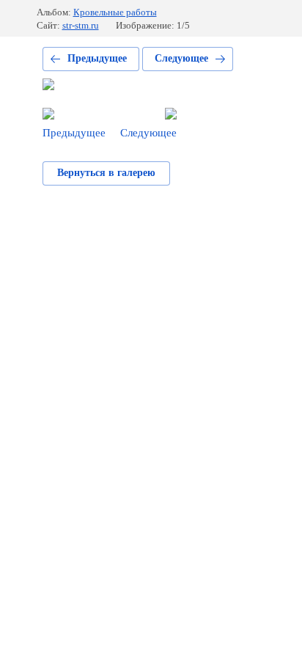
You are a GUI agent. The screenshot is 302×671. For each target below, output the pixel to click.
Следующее (181, 58)
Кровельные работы (115, 12)
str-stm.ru (80, 25)
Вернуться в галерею (106, 172)
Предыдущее (97, 58)
